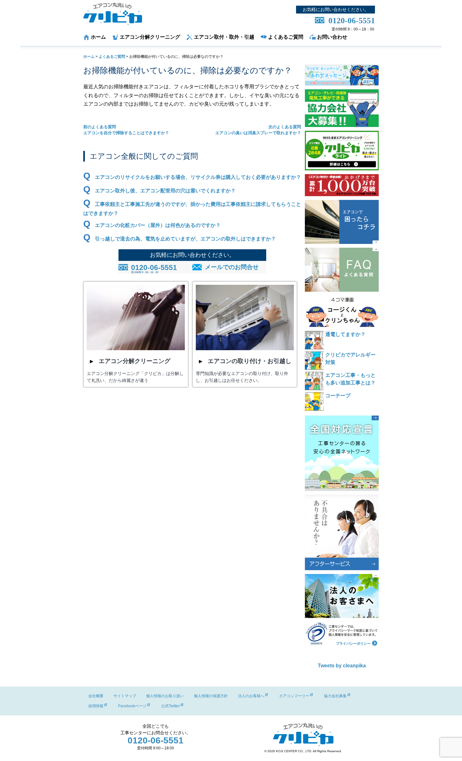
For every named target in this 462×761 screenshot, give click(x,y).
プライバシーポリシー (353, 643)
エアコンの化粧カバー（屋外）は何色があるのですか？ (158, 225)
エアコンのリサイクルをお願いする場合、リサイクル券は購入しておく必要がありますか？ (198, 177)
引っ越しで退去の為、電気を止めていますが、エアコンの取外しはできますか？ (185, 238)
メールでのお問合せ (232, 267)
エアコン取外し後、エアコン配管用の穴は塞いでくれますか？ (165, 190)
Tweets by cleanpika (342, 665)
